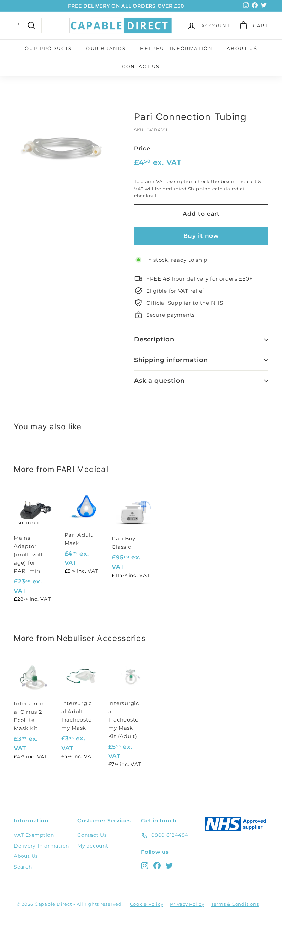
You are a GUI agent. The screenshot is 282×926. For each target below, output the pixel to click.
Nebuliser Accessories (101, 638)
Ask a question (159, 381)
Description (154, 339)
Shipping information (171, 360)
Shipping (199, 188)
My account (92, 846)
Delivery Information (41, 846)
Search (23, 867)
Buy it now (201, 235)
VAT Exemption (34, 835)
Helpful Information (176, 48)
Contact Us (141, 66)
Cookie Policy (146, 904)
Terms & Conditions (235, 904)
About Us (242, 48)
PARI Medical (82, 469)
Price (142, 148)
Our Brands (106, 48)
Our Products (48, 48)
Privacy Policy (187, 904)
